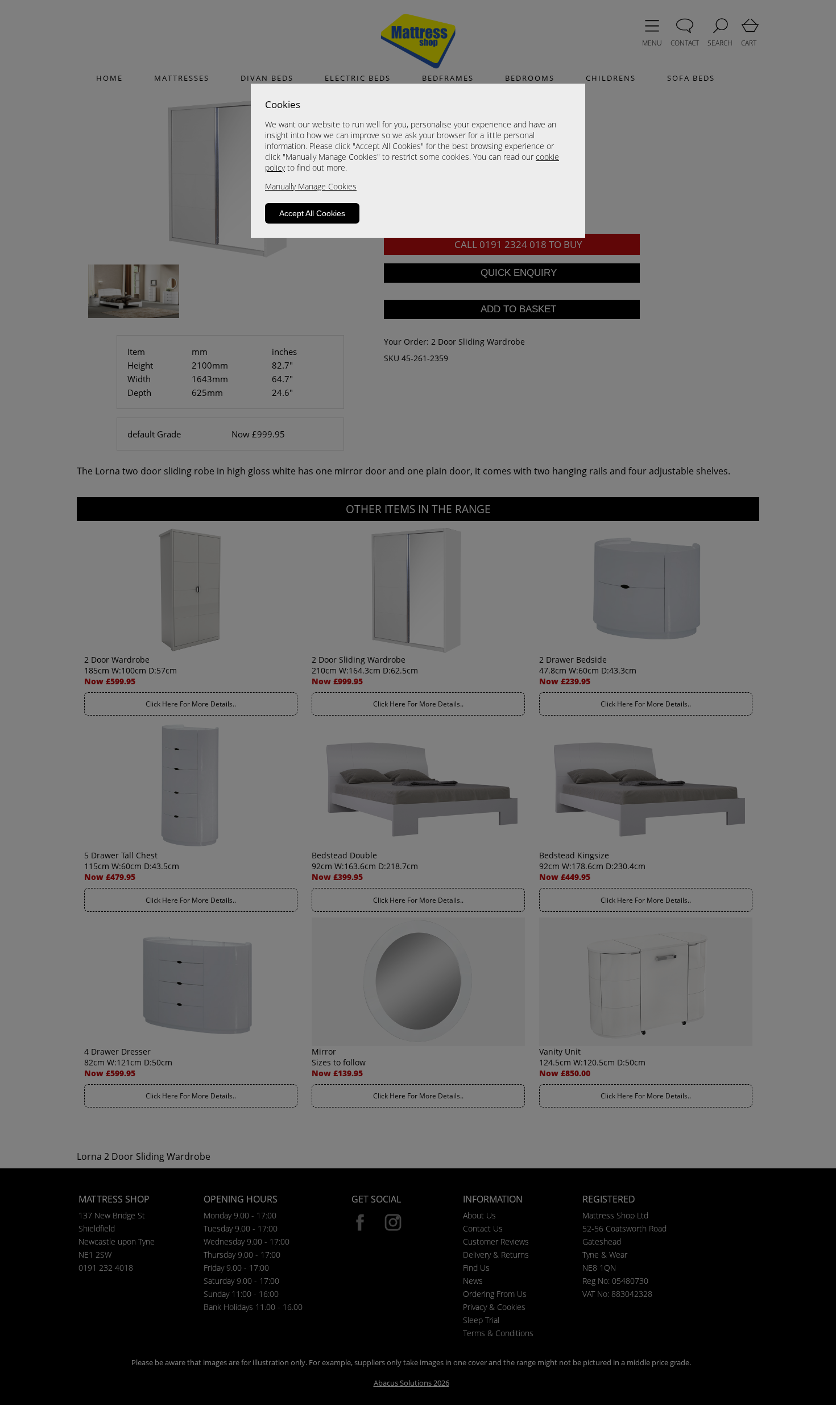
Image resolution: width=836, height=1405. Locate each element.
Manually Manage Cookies (311, 186)
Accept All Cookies (312, 213)
